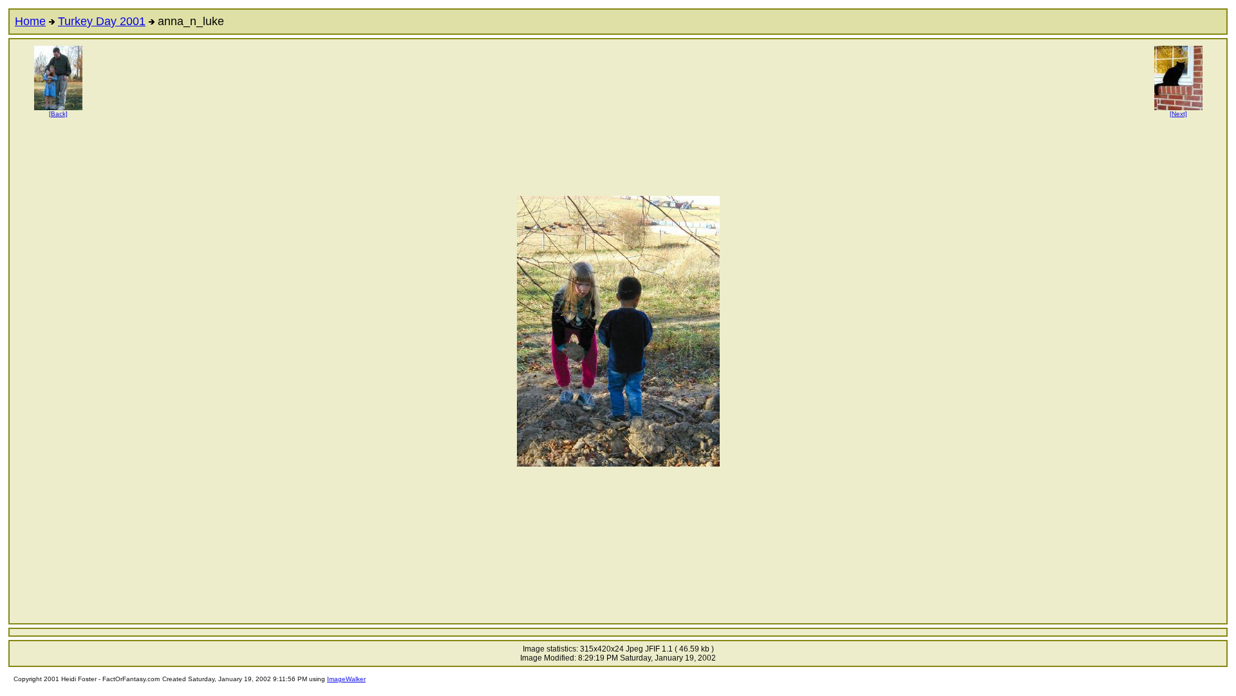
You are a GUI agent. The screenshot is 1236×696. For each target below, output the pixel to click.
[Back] (58, 113)
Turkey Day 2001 (101, 21)
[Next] (1178, 113)
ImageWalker (346, 678)
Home (30, 21)
